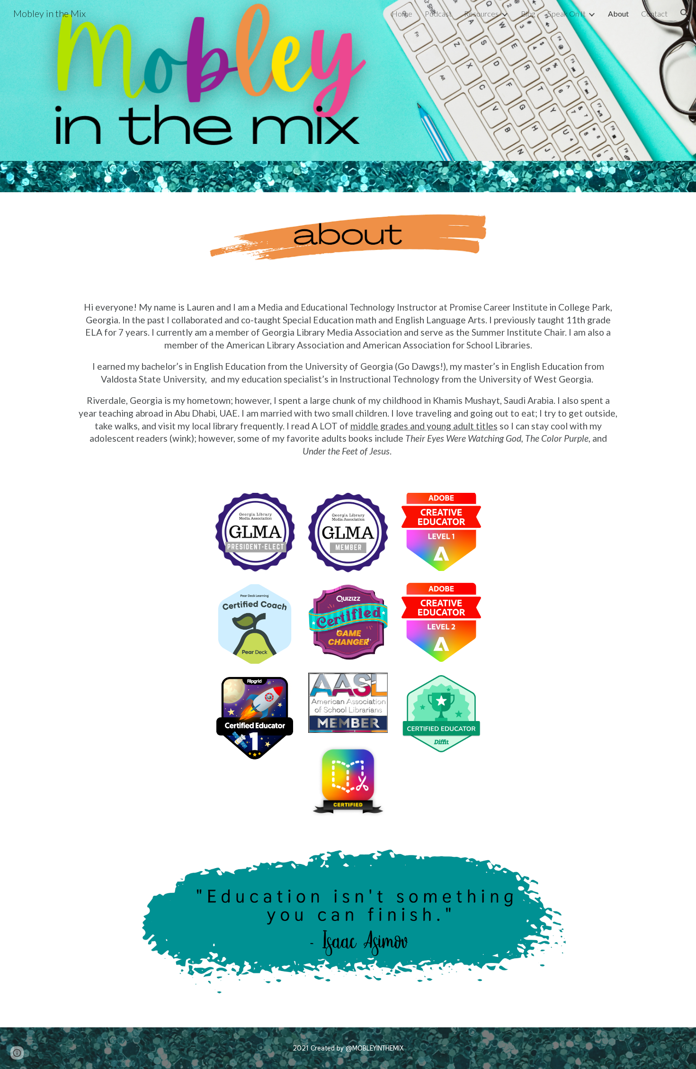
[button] (684, 13)
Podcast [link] (438, 13)
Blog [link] (528, 13)
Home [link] (402, 13)
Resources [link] (481, 13)
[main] (348, 382)
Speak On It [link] (566, 13)
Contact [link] (654, 13)
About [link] (618, 13)
